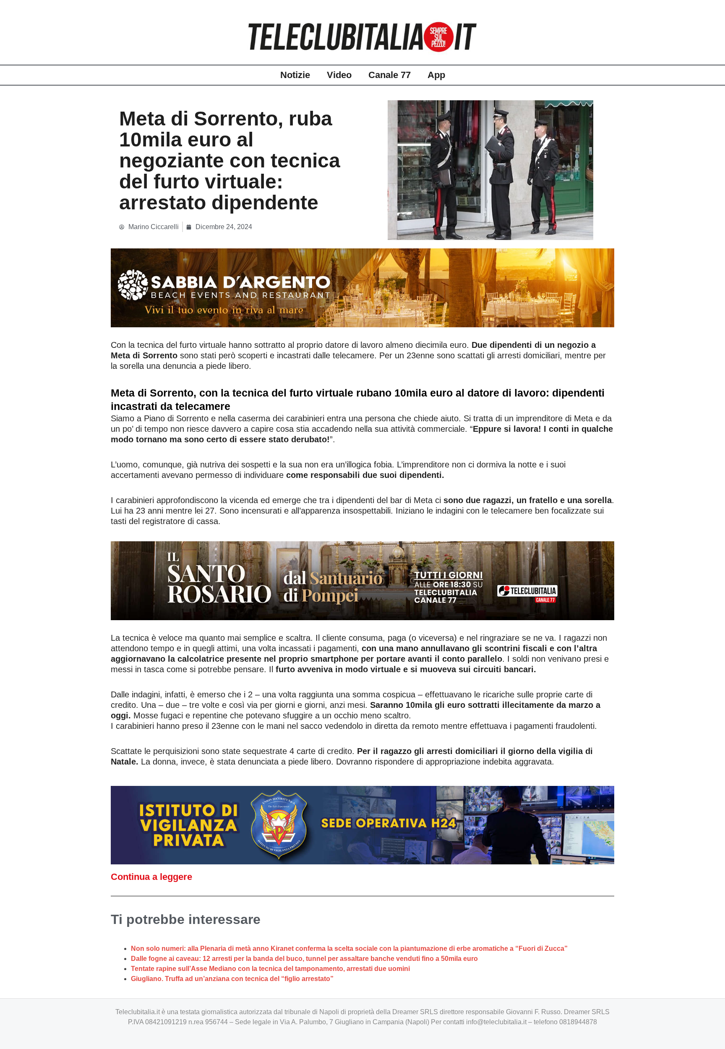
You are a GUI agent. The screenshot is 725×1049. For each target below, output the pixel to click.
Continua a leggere (151, 877)
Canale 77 (389, 75)
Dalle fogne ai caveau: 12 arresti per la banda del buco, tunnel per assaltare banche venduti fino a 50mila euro (304, 958)
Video (339, 75)
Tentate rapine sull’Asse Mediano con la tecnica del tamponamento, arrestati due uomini (270, 968)
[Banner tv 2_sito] (362, 580)
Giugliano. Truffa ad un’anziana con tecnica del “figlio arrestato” (232, 978)
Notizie (295, 75)
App (436, 75)
